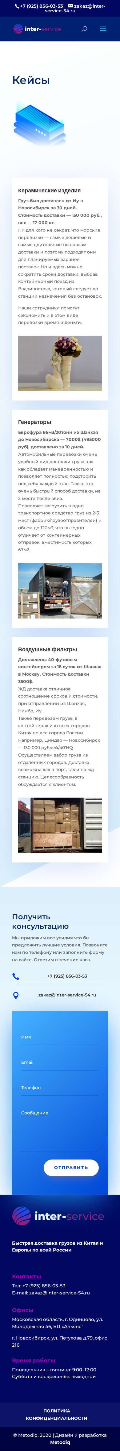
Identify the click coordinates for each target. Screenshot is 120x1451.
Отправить (71, 1167)
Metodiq (60, 1442)
